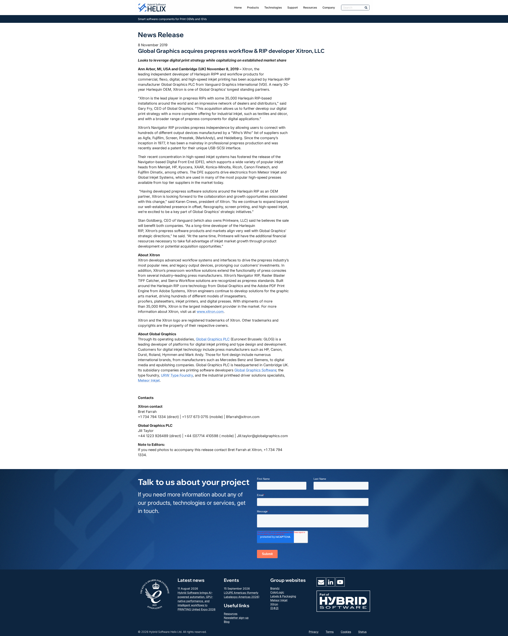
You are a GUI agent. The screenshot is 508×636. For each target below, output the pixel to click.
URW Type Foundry (177, 375)
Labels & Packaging (283, 596)
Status (362, 631)
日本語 (274, 608)
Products (253, 7)
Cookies (346, 631)
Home (238, 7)
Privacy (313, 631)
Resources (310, 7)
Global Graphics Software (255, 370)
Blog (227, 621)
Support (292, 7)
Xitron (274, 604)
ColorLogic (277, 592)
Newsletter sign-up (236, 617)
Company (328, 7)
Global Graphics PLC (213, 339)
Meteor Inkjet (149, 380)
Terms (330, 631)
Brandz (275, 588)
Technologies (273, 7)
